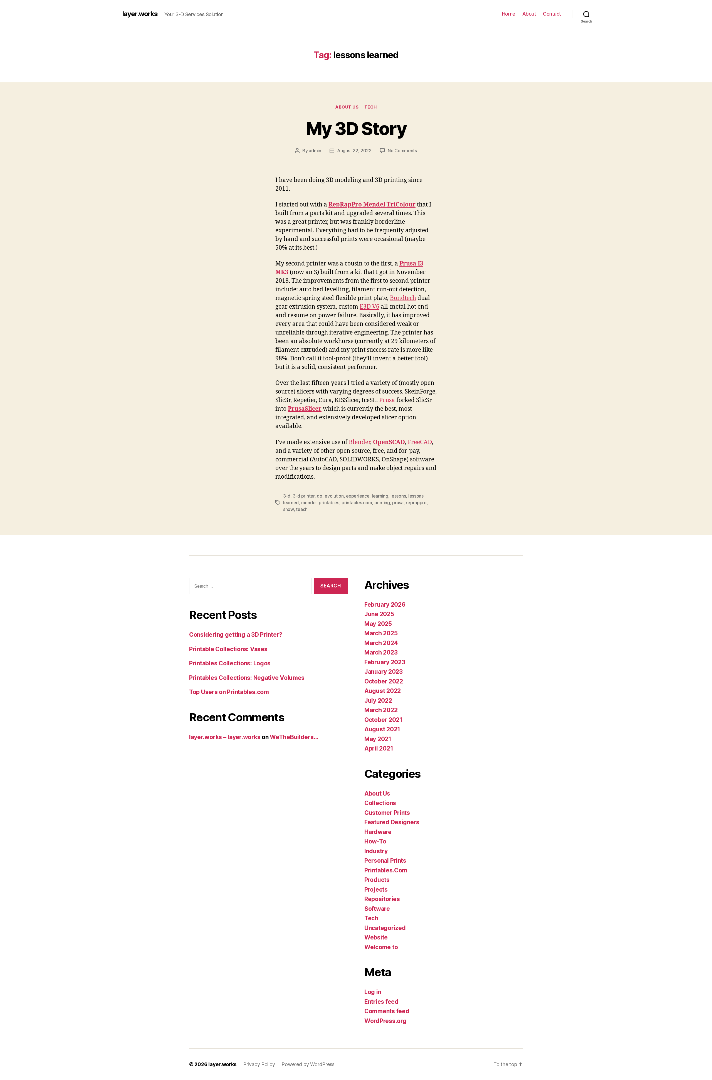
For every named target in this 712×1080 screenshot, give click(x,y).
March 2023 (380, 652)
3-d (286, 496)
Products (377, 879)
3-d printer (304, 496)
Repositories (382, 899)
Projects (376, 889)
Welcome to (381, 947)
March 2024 (381, 642)
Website (376, 937)
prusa (398, 502)
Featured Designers (391, 822)
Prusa (387, 400)
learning (380, 496)
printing (382, 502)
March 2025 (380, 633)
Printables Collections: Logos (230, 663)
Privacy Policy (259, 1064)
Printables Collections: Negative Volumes (247, 677)
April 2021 (378, 748)
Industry (376, 851)
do (319, 496)
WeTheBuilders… (294, 737)
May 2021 (377, 738)
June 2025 (379, 614)
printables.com (357, 502)
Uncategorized (385, 927)
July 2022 (378, 700)
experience (357, 496)
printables (329, 502)
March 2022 (380, 710)
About (529, 14)
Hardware (378, 831)
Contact (552, 14)
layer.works (140, 14)
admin (315, 150)
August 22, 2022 (354, 150)
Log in (372, 991)
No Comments (402, 150)
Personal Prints (385, 860)
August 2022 (382, 690)
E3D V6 (369, 307)
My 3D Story (356, 128)
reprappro (416, 502)
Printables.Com (385, 870)
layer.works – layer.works (224, 737)
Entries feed (381, 1001)
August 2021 (382, 729)
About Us (347, 107)
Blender (359, 442)
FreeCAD (420, 442)
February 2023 (384, 662)
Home (508, 14)
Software (377, 908)
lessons (398, 496)
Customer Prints (387, 812)
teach (302, 509)
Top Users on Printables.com (229, 691)
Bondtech (403, 298)
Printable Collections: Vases (228, 649)
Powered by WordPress (308, 1064)
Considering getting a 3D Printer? (235, 634)
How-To (375, 841)
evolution (334, 496)
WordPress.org (385, 1020)
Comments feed (386, 1011)
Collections (380, 802)
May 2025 (378, 623)
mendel (309, 502)
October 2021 (383, 719)
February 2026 (385, 604)
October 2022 (383, 681)
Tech (370, 107)
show (288, 509)
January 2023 (383, 671)
